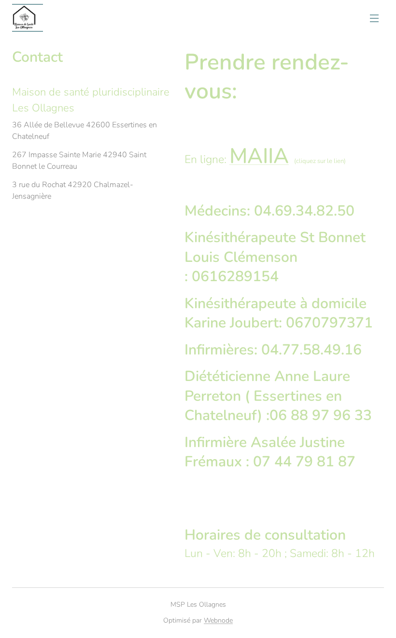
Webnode (218, 620)
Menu (374, 17)
